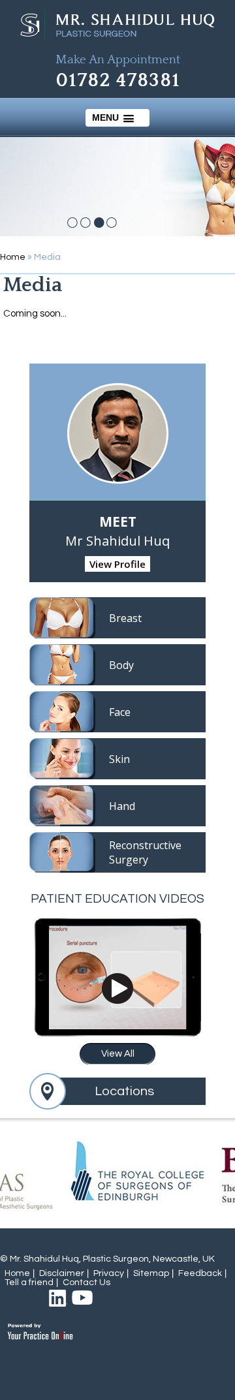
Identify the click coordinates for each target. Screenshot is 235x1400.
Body (121, 665)
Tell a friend (29, 1282)
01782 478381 (117, 80)
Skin (119, 759)
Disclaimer (61, 1273)
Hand (122, 806)
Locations (124, 1091)
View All (117, 1054)
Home (12, 257)
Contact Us (86, 1282)
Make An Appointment (117, 60)
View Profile (117, 563)
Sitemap (151, 1273)
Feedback (200, 1273)
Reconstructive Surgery (145, 852)
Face (120, 712)
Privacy (108, 1273)
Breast (125, 618)
